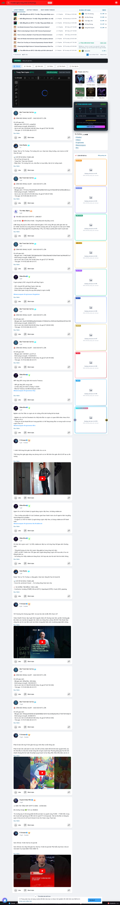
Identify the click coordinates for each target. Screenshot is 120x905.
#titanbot (79, 137)
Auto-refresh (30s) (94, 54)
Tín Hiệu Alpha (25, 211)
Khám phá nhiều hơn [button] (25, 901)
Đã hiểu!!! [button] (92, 900)
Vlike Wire (23, 276)
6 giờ (21, 344)
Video (51, 66)
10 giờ (21, 704)
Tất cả (18, 66)
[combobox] (29, 3)
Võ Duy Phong (89, 24)
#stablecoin (38, 523)
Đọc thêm (17, 133)
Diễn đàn (25, 54)
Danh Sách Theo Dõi (64, 72)
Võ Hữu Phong (89, 17)
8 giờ (21, 606)
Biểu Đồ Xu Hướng (52, 72)
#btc (34, 425)
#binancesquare (19, 294)
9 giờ (21, 671)
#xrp (34, 391)
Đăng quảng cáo (102, 155)
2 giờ (21, 180)
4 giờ (21, 278)
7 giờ (21, 508)
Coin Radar (23, 145)
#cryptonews (28, 294)
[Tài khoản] (116, 2)
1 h (20, 114)
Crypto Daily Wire (25, 800)
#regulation (36, 294)
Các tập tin (74, 66)
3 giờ (21, 246)
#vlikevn (78, 140)
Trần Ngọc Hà (88, 20)
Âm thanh (62, 66)
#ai (33, 523)
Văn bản (28, 66)
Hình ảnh (40, 66)
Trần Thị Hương (89, 13)
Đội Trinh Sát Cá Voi (27, 112)
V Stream (23, 440)
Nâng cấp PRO (91, 126)
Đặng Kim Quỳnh (89, 27)
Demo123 (87, 51)
